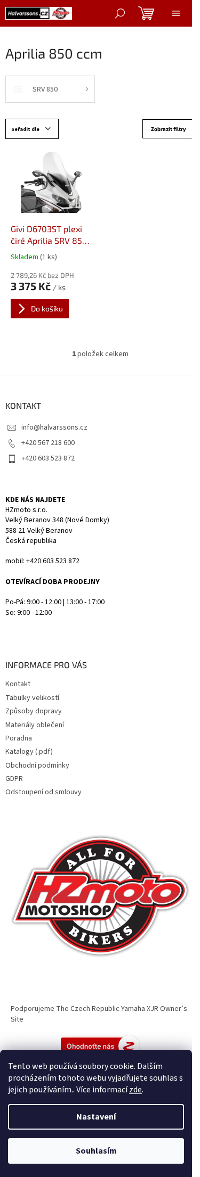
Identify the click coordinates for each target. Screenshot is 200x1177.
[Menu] (176, 13)
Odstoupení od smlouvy (43, 792)
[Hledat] (120, 13)
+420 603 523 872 (48, 458)
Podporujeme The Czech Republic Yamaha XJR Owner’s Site (99, 1013)
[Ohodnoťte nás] (100, 1046)
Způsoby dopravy (33, 711)
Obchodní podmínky (37, 765)
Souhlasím (96, 1151)
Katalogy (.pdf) (29, 751)
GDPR (14, 778)
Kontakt (17, 684)
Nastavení (96, 1117)
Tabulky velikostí (32, 698)
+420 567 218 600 (48, 443)
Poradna (18, 738)
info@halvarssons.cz (54, 427)
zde (135, 1090)
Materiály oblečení (34, 725)
